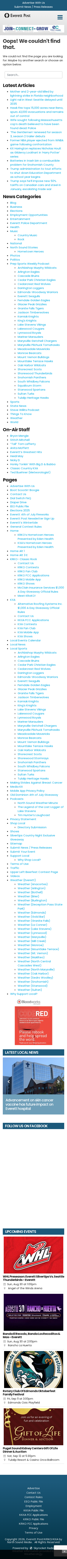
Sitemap (16, 843)
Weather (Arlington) (32, 888)
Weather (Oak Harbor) (33, 973)
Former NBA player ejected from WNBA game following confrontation (36, 142)
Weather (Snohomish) (33, 982)
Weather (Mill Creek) (32, 941)
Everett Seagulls (29, 296)
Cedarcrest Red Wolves (34, 284)
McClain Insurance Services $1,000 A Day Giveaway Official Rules (41, 590)
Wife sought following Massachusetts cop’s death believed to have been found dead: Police (36, 124)
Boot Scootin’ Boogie (24, 490)
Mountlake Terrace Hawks (35, 361)
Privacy (33, 1528)
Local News (17, 644)
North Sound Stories (24, 247)
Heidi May (16, 456)
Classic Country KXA (24, 468)
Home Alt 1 (17, 551)
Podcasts (16, 799)
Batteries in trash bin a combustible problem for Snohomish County (35, 163)
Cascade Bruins (28, 276)
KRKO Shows (26, 583)
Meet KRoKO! (27, 596)
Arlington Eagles (29, 272)
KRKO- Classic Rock (23, 559)
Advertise (33, 1488)
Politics (15, 259)
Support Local (19, 856)
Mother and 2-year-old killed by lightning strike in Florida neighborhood (36, 94)
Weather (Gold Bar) (31, 917)
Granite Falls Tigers (31, 308)
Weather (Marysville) (32, 937)
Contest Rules (34, 1497)
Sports (14, 402)
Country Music (27, 235)
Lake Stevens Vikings (32, 324)
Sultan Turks (26, 394)
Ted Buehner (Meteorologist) (30, 472)
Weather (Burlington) (32, 900)
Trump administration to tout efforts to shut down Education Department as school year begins (35, 173)
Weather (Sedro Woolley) (35, 977)
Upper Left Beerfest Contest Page (34, 872)
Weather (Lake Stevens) (35, 929)
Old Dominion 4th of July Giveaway (34, 795)
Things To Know (21, 414)
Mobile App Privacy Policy (27, 791)
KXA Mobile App (28, 632)
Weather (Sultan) (30, 990)
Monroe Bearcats (30, 353)
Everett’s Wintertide (24, 522)
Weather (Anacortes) (33, 884)
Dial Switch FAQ (20, 498)
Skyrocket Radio (43, 1548)
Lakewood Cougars (31, 329)
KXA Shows (25, 636)
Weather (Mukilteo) (31, 957)
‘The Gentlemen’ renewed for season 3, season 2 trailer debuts (36, 134)
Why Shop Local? (29, 860)
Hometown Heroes (31, 251)
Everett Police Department (28, 223)
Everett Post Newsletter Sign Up (32, 518)
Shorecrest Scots (30, 369)
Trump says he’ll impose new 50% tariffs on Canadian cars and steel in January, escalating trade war (35, 185)
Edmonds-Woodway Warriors (38, 292)
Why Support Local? (23, 994)
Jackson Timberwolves (33, 312)
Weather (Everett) (23, 880)
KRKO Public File (33, 1519)
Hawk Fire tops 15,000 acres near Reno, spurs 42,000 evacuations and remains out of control (36, 112)
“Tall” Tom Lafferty (23, 444)
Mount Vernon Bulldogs (33, 357)
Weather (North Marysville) (36, 969)
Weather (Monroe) (31, 945)
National (16, 243)
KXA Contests (27, 624)
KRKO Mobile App (29, 579)
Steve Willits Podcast (24, 410)
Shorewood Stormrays (33, 758)
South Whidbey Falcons (34, 381)
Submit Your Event (22, 852)
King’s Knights (27, 705)
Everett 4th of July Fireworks (29, 514)
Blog (13, 203)
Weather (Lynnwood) (32, 933)
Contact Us (18, 494)
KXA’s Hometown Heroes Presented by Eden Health (36, 545)
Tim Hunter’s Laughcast (34, 815)
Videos (15, 876)
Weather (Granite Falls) (34, 921)
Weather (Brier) (28, 896)
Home (14, 531)
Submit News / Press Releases (33, 7)
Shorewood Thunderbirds (35, 373)
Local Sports (18, 648)
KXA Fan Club (27, 628)
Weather (16, 418)
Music (14, 231)
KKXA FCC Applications (33, 620)
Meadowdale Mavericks (34, 349)
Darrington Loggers (31, 288)
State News (18, 406)
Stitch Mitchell (20, 440)
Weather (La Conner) (32, 925)
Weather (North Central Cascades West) (34, 963)
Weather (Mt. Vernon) (33, 953)
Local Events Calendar (25, 640)
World (14, 422)
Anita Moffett (19, 448)
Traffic (14, 868)
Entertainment (20, 219)
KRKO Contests (28, 567)
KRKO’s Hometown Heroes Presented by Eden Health (36, 537)
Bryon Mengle (19, 436)
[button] (60, 17)
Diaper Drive (18, 502)
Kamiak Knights (28, 316)
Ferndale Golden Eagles (34, 300)
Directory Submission (32, 827)
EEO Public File (19, 506)
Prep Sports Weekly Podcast (30, 264)
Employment (33, 1506)
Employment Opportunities (29, 215)
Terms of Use (19, 864)
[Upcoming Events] (33, 1255)
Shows (14, 831)
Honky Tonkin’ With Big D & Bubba (32, 464)
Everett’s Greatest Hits (26, 452)
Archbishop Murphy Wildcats (37, 268)
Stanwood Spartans (31, 390)
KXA (12, 600)
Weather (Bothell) (30, 892)
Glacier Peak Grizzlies (32, 304)
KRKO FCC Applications (33, 575)
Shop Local (17, 823)
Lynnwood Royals (29, 333)
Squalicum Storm (29, 385)
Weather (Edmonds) (32, 912)
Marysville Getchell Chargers (37, 341)
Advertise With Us (33, 3)
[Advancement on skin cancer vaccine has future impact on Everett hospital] (33, 1075)
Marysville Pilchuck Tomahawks (39, 345)
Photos (15, 255)
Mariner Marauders (30, 337)
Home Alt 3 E (19, 555)
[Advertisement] (33, 29)
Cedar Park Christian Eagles (37, 280)
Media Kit (16, 787)
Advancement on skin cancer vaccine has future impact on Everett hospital (29, 1104)
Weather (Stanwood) (33, 986)
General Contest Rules (26, 527)
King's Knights (27, 320)
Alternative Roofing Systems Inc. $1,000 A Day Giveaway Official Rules (40, 608)
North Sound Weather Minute (38, 803)
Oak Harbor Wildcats (32, 365)
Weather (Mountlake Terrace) (38, 949)
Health (14, 227)
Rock (21, 239)
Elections (16, 211)
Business (16, 207)
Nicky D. (15, 460)
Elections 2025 (20, 510)
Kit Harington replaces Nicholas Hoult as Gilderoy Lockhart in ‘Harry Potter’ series (35, 152)
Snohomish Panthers (32, 377)
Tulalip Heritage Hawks (33, 398)
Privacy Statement (23, 819)
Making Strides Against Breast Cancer (36, 782)
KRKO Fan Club (28, 571)
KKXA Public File (33, 1510)
